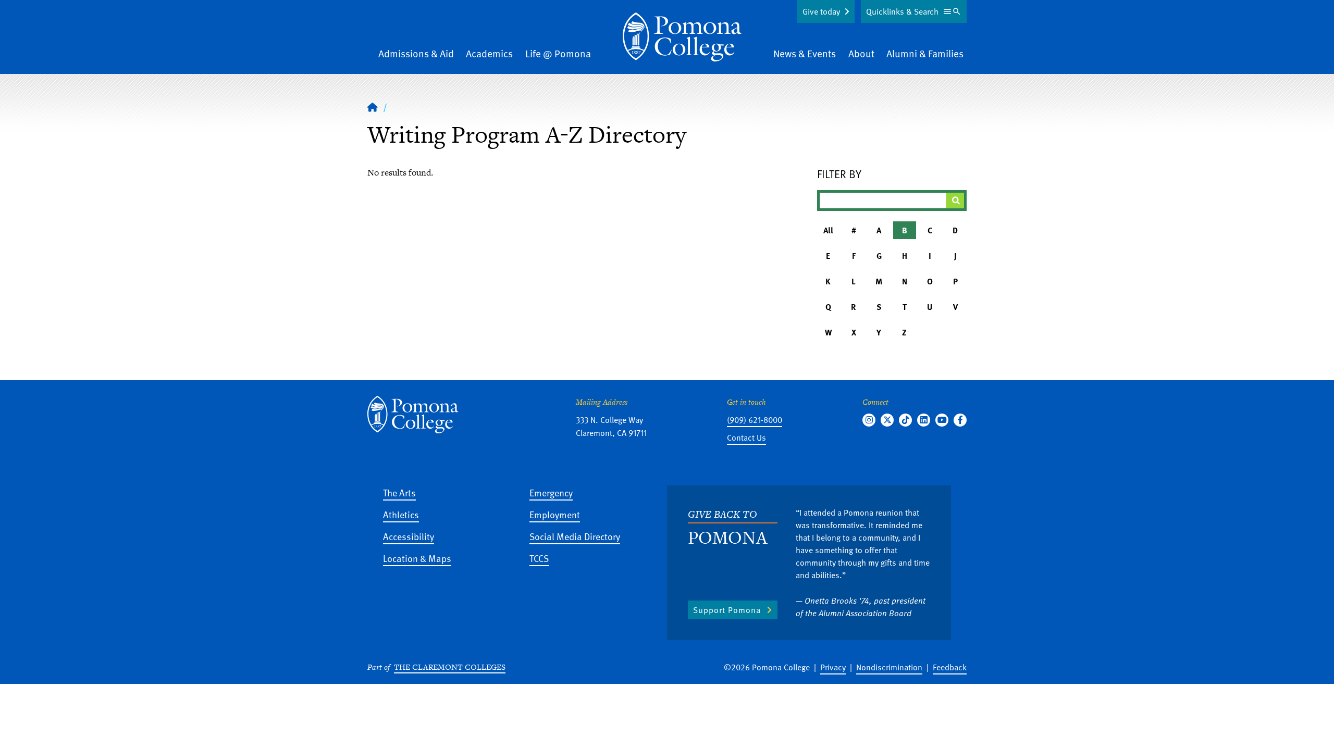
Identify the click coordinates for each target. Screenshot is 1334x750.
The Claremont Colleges (449, 666)
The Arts (399, 492)
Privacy (833, 667)
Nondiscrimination (889, 667)
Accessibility (408, 536)
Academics (489, 53)
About (861, 53)
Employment (554, 514)
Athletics (401, 514)
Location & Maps (417, 558)
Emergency (551, 492)
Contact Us (746, 437)
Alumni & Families (925, 53)
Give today (821, 11)
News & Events (804, 53)
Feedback (950, 667)
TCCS (539, 558)
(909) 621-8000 (754, 420)
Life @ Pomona (558, 53)
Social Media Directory (574, 536)
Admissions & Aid (416, 53)
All (828, 230)
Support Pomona (727, 610)
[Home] (682, 36)
